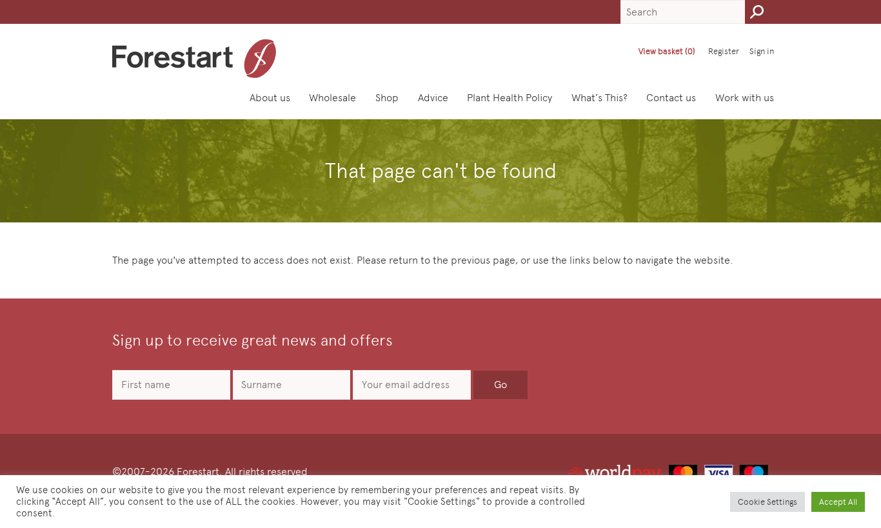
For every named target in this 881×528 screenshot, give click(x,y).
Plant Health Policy (509, 98)
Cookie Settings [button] (767, 502)
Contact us (671, 98)
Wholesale (332, 98)
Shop (387, 98)
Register (723, 51)
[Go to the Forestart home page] (194, 58)
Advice (433, 98)
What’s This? (599, 98)
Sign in (761, 51)
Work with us (744, 98)
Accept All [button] (838, 502)
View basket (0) (666, 51)
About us (270, 98)
